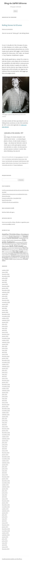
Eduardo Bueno (18, 240)
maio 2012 (4, 494)
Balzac (21, 236)
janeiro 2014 (5, 454)
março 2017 (5, 378)
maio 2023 (4, 280)
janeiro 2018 (5, 358)
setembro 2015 (5, 414)
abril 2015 (4, 424)
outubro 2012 (5, 484)
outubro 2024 (5, 270)
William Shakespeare (18, 259)
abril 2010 (4, 545)
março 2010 (5, 547)
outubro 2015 (5, 412)
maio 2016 (4, 398)
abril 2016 (4, 400)
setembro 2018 (5, 342)
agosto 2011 (5, 513)
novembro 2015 (6, 410)
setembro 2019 (5, 320)
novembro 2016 (6, 386)
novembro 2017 (6, 362)
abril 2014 (4, 448)
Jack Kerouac (16, 245)
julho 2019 (4, 324)
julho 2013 (4, 466)
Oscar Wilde (11, 253)
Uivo (19, 257)
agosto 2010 (5, 537)
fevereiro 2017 (5, 380)
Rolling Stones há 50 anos (12, 25)
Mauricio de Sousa (14, 249)
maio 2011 (4, 519)
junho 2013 (4, 468)
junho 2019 (4, 326)
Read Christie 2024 (6, 200)
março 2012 (5, 499)
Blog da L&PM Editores (15, 3)
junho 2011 (4, 517)
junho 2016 (4, 396)
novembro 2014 (6, 434)
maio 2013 (4, 470)
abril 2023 (4, 282)
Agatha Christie (9, 234)
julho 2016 (4, 394)
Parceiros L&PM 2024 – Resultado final (11, 198)
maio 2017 (4, 374)
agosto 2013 (5, 464)
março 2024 (5, 272)
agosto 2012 (5, 488)
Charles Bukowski (12, 238)
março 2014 (5, 450)
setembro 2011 (5, 511)
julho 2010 (4, 539)
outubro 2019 (5, 318)
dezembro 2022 (6, 290)
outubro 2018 (5, 340)
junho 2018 (4, 348)
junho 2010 (4, 541)
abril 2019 (4, 330)
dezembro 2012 (6, 480)
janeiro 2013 (5, 478)
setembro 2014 (5, 438)
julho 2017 (4, 370)
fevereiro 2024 (5, 274)
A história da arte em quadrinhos (10, 202)
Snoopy (23, 256)
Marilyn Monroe (18, 248)
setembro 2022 (5, 292)
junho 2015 (4, 420)
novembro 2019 (6, 316)
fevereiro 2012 (5, 501)
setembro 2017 (5, 366)
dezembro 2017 (6, 360)
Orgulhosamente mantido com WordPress (12, 559)
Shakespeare (15, 256)
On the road (17, 251)
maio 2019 (4, 328)
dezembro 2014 (6, 432)
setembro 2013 (5, 462)
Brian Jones (21, 159)
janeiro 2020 (5, 312)
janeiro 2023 (5, 288)
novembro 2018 (6, 338)
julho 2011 (4, 515)
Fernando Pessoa (9, 244)
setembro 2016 (5, 390)
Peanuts (13, 254)
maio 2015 (4, 422)
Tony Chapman (23, 163)
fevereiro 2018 (5, 356)
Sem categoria (19, 157)
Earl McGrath (9, 161)
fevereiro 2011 (5, 525)
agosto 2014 (5, 440)
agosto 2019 (5, 322)
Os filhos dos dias (20, 253)
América (9, 159)
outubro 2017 (5, 364)
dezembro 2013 (6, 456)
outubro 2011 (5, 509)
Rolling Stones (9, 163)
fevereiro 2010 (5, 549)
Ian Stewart (15, 161)
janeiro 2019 (5, 336)
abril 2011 (4, 521)
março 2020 (5, 310)
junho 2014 (4, 444)
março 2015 (5, 426)
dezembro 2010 (6, 529)
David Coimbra (10, 240)
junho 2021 (4, 296)
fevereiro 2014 (5, 452)
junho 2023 (4, 278)
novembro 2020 (6, 302)
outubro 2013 (5, 460)
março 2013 (5, 474)
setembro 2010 (5, 535)
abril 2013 (4, 472)
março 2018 (5, 354)
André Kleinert (5, 236)
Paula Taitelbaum (18, 165)
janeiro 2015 (5, 430)
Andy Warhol (15, 159)
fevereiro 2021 (5, 300)
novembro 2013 (6, 458)
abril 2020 (4, 308)
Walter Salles (9, 259)
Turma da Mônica (13, 257)
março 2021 (5, 298)
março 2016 (5, 402)
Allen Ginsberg (22, 234)
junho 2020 (4, 306)
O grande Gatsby (8, 251)
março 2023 (5, 284)
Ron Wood (15, 163)
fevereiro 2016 (5, 404)
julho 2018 (4, 346)
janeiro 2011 (5, 527)
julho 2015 (4, 418)
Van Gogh (22, 257)
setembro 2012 (5, 486)
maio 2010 (4, 543)
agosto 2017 (5, 368)
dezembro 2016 (6, 384)
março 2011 (5, 523)
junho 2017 (4, 372)
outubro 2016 (5, 388)
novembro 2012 (6, 482)
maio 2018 (4, 350)
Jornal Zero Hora (10, 248)
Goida (15, 244)
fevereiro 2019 (5, 334)
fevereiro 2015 (5, 428)
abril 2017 (4, 376)
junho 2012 (4, 492)
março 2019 (5, 332)
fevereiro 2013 (5, 476)
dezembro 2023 (6, 276)
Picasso (18, 254)
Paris (27, 253)
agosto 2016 (5, 392)
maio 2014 (4, 446)
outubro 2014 (5, 436)
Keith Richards (22, 161)
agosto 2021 (5, 294)
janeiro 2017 (5, 382)
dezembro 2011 (6, 505)
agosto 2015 (5, 416)
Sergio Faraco (23, 254)
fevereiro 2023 (5, 286)
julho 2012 (4, 490)
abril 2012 (4, 497)
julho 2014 (4, 442)
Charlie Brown (22, 238)
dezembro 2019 (6, 314)
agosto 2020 (5, 304)
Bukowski (4, 238)
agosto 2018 (5, 344)
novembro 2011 (6, 507)
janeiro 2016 (5, 406)
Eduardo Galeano (14, 240)
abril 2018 (4, 352)
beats (25, 236)
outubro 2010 (5, 533)
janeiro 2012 (5, 503)
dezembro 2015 (6, 408)
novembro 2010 (6, 531)
